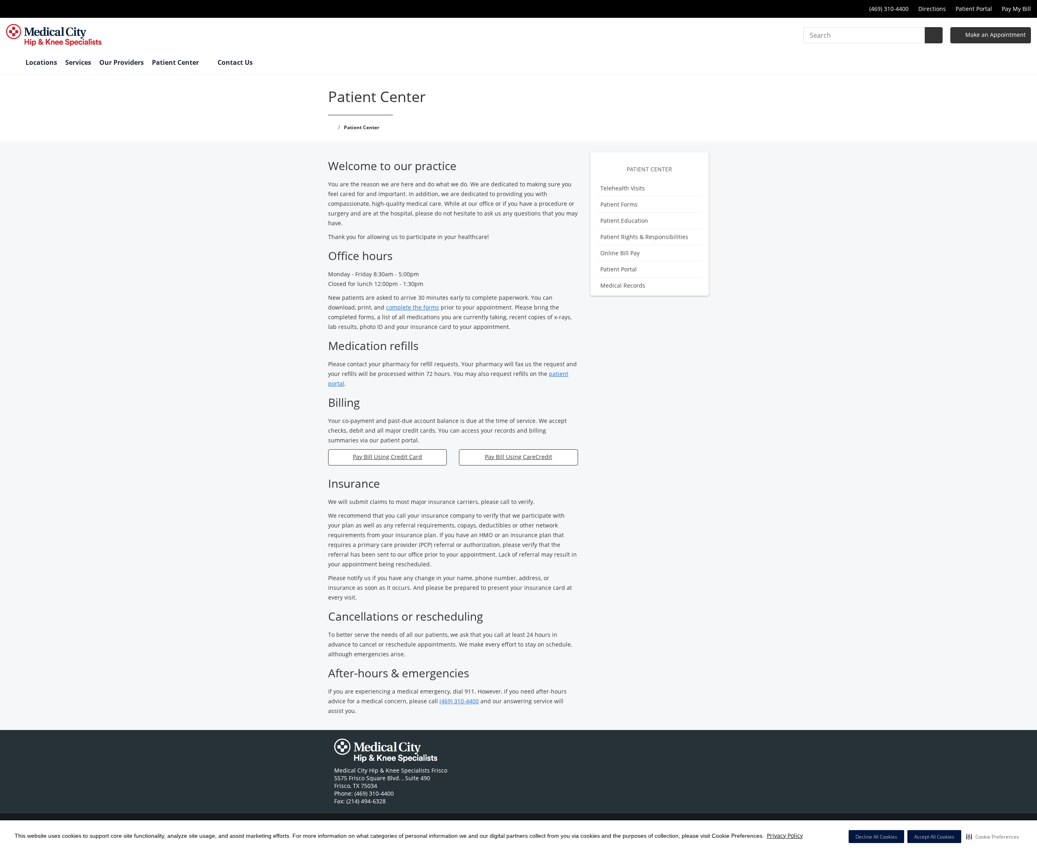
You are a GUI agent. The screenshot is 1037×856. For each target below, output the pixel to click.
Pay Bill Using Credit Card (387, 457)
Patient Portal (974, 9)
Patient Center (649, 169)
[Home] (11, 63)
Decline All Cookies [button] (876, 836)
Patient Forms (619, 204)
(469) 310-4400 (459, 701)
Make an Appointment (995, 34)
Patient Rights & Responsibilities (644, 237)
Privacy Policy (785, 835)
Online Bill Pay (620, 253)
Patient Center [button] (176, 62)
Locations (41, 62)
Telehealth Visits (622, 188)
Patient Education (624, 220)
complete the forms (412, 307)
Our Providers (121, 62)
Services (78, 62)
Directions (932, 9)
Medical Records (622, 285)
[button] (992, 836)
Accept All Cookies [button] (934, 836)
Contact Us (235, 62)
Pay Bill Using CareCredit (518, 457)
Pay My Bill (1016, 9)
